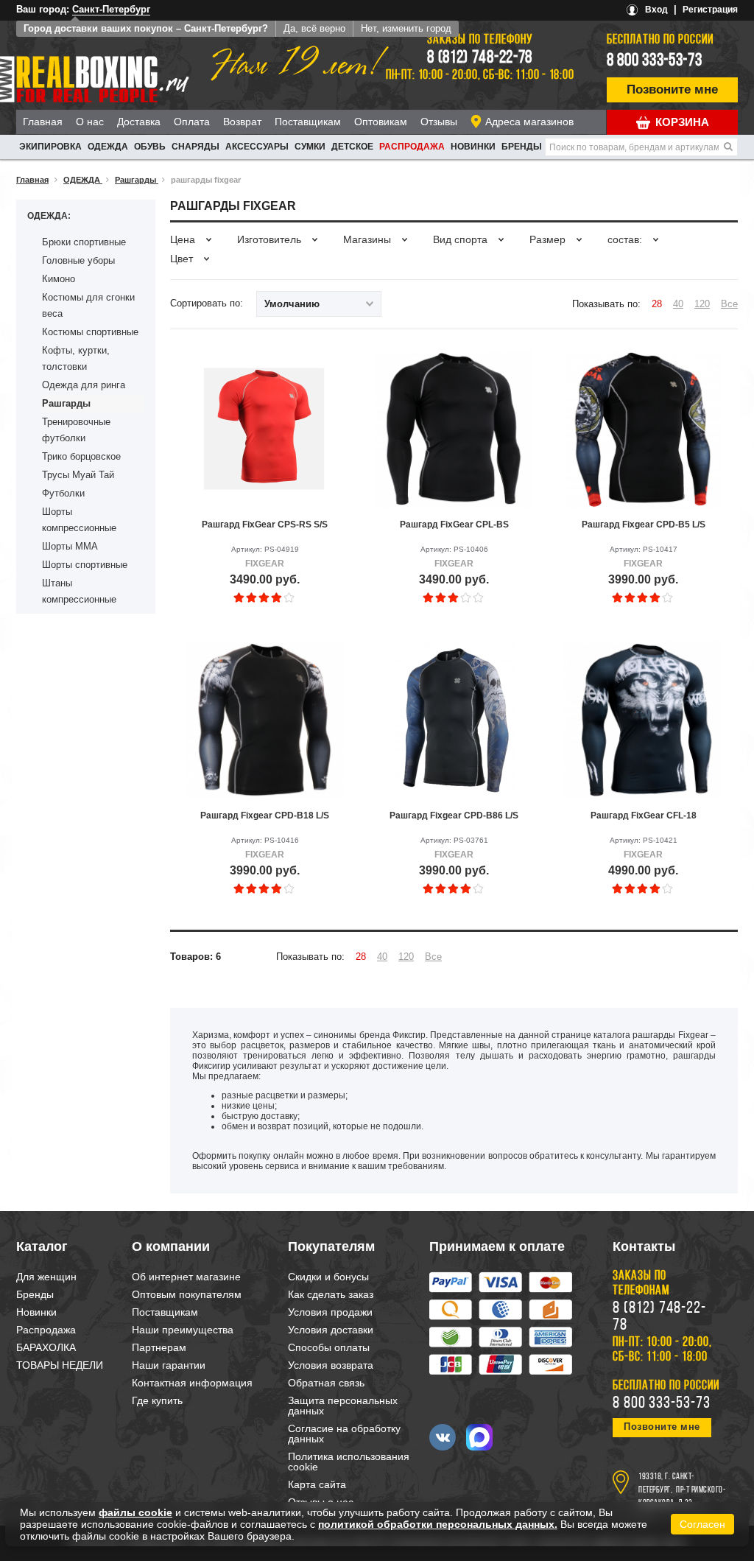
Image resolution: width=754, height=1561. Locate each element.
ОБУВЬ (150, 146)
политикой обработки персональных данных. (437, 1524)
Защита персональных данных (343, 1406)
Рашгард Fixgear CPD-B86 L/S (454, 815)
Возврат (242, 121)
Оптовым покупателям (187, 1294)
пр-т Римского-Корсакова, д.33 (681, 1497)
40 (678, 303)
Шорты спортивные (84, 564)
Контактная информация (192, 1383)
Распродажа (412, 146)
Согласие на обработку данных (344, 1434)
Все (729, 303)
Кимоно (58, 278)
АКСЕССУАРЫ (257, 146)
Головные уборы (78, 260)
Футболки (63, 493)
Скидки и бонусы (328, 1277)
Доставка (139, 121)
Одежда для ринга (83, 384)
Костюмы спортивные (90, 331)
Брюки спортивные (84, 242)
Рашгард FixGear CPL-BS (454, 524)
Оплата (192, 121)
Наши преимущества (182, 1330)
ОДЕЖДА (108, 146)
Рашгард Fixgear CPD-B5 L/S (643, 524)
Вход (656, 9)
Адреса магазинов (529, 121)
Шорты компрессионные (79, 519)
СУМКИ (310, 146)
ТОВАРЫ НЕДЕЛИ (59, 1365)
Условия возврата (330, 1365)
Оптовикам (380, 121)
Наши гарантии (168, 1365)
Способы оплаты (329, 1347)
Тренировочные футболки (76, 429)
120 (702, 303)
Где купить (157, 1400)
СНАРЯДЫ (195, 146)
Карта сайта (317, 1484)
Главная (43, 121)
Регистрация (710, 9)
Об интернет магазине (186, 1277)
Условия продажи (330, 1312)
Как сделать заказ (330, 1294)
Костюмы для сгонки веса (88, 305)
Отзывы (438, 121)
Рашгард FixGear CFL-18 (644, 815)
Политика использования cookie (348, 1461)
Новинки (473, 146)
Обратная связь (326, 1383)
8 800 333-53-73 (654, 61)
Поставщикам (308, 121)
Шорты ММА (70, 546)
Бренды (521, 146)
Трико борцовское (81, 456)
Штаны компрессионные (79, 591)
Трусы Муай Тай (78, 474)
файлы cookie (135, 1512)
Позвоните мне (672, 90)
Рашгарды (66, 403)
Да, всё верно (314, 28)
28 (657, 303)
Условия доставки (330, 1330)
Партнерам (159, 1347)
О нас (90, 121)
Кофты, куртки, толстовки (76, 358)
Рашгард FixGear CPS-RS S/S (265, 524)
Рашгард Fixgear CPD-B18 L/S (264, 815)
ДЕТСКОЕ (352, 146)
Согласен (702, 1524)
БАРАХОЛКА (46, 1347)
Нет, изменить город (406, 28)
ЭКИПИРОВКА (50, 146)
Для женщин (46, 1277)
